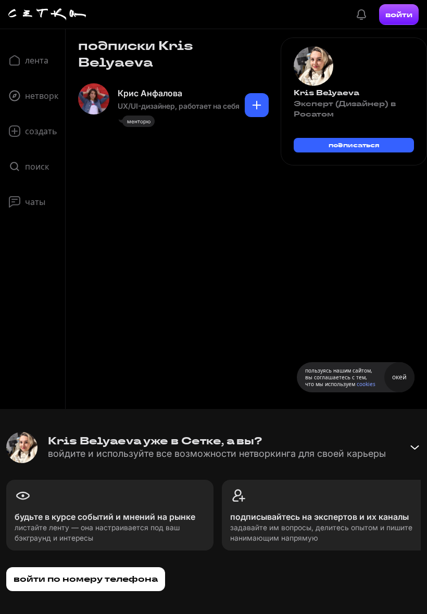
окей (399, 377)
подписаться (354, 144)
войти (398, 14)
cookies (366, 384)
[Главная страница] (47, 14)
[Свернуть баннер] (414, 447)
